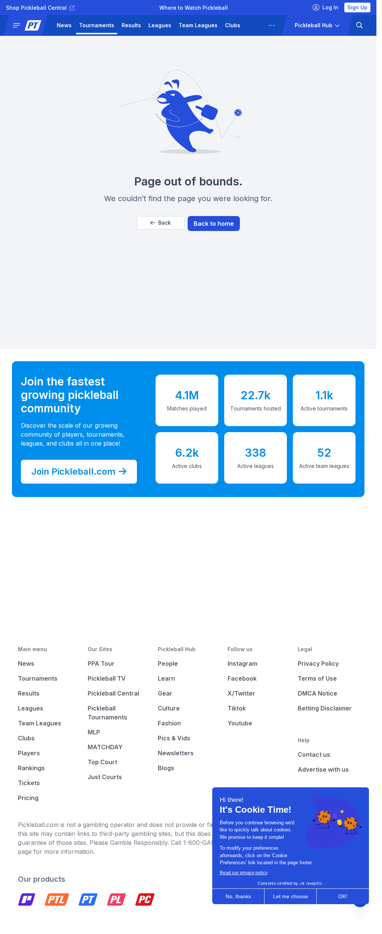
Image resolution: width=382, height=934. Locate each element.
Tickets (29, 783)
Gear (165, 693)
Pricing (28, 798)
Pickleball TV (107, 678)
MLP (94, 732)
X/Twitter (241, 693)
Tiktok (237, 708)
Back (164, 222)
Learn (166, 678)
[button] (28, 25)
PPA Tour (101, 663)
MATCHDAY (105, 747)
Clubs (232, 25)
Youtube (240, 723)
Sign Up (357, 7)
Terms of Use (317, 678)
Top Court (102, 762)
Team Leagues (198, 25)
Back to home (214, 223)
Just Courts (105, 777)
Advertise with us (323, 769)
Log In (330, 7)
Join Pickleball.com (73, 471)
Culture (169, 708)
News (64, 25)
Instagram (242, 663)
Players (257, 25)
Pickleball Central (113, 693)
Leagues (159, 25)
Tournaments (96, 25)
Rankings (31, 768)
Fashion (169, 723)
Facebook (242, 678)
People (168, 663)
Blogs (166, 768)
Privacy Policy (318, 663)
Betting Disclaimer (325, 708)
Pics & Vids (174, 738)
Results (131, 25)
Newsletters (176, 753)
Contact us (314, 754)
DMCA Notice (317, 693)
